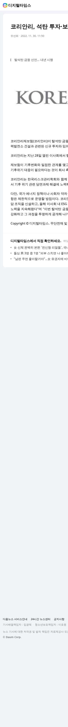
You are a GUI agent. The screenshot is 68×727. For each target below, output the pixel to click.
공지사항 (59, 619)
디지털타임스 (19, 5)
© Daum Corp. (12, 637)
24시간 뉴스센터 (40, 619)
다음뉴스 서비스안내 (15, 619)
